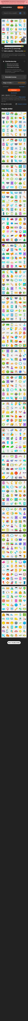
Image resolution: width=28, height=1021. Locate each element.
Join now (20, 7)
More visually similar (14, 642)
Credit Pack (16, 71)
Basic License (22, 96)
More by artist (20, 51)
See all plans (14, 92)
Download (14, 90)
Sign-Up (8, 95)
